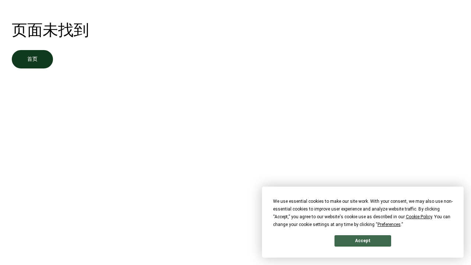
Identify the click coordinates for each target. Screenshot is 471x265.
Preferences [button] (389, 224)
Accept (363, 240)
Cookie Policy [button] (419, 216)
